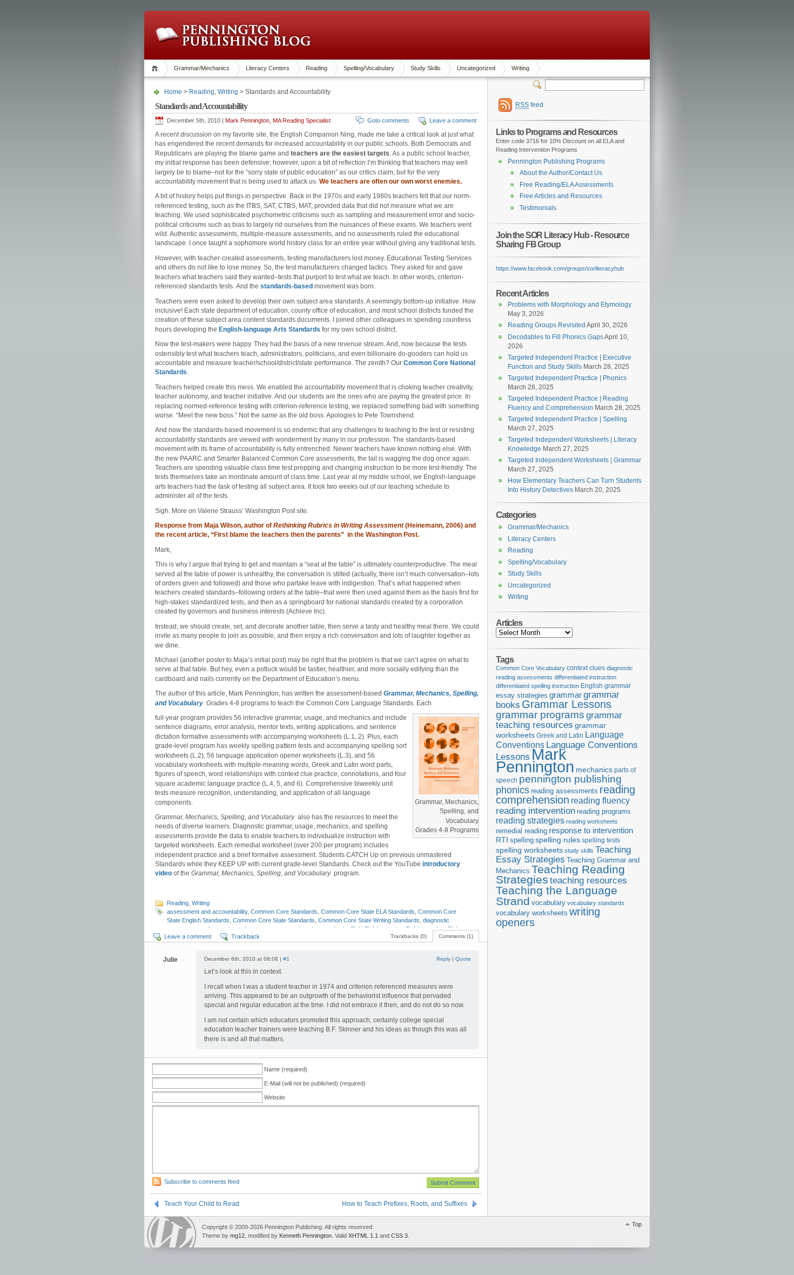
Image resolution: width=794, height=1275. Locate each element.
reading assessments (564, 791)
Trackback (245, 936)
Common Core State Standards (274, 920)
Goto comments (388, 120)
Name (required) (285, 1069)
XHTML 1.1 (363, 1235)
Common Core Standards (284, 911)
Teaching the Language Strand (556, 896)
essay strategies (522, 695)
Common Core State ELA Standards (368, 911)
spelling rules (557, 840)
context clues (586, 668)
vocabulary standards (595, 903)
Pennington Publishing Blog (233, 35)
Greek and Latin (559, 735)
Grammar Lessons (566, 704)
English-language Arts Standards (269, 329)
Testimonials (538, 208)
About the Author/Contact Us (561, 173)
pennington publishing (570, 779)
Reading (316, 68)
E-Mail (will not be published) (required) (315, 1083)
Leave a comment (452, 120)
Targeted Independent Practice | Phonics (567, 378)
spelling (522, 840)
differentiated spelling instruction (537, 686)
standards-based (286, 286)
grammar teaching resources (559, 720)
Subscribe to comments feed (201, 1181)
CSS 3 (399, 1235)
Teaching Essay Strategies (563, 854)
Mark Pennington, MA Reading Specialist (278, 120)
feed (529, 105)
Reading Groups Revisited (547, 325)
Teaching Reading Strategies (560, 874)
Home (156, 68)
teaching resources (588, 880)
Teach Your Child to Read (201, 1203)
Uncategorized (476, 68)
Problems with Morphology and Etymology (569, 304)
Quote (463, 959)
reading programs (604, 811)
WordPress (172, 1232)
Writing (520, 68)
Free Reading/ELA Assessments (567, 184)
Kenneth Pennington (305, 1235)
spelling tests (601, 840)
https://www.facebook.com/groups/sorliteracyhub (560, 268)
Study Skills (426, 68)
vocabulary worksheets (532, 913)
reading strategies (530, 820)
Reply (443, 959)
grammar (565, 695)
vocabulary (548, 903)
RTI (502, 839)
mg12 (237, 1235)
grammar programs (540, 714)
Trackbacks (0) (409, 936)
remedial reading (521, 831)
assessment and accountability (207, 911)
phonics (512, 790)
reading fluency (600, 800)
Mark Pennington (535, 760)
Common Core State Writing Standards (369, 920)
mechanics (594, 769)
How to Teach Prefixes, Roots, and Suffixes (404, 1203)
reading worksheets (592, 821)
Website (274, 1097)
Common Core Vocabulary (530, 668)
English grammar (606, 686)
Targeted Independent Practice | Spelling (567, 419)
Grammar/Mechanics (202, 68)
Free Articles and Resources (561, 196)
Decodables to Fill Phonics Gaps (555, 337)
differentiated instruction (585, 677)
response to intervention (591, 830)
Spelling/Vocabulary (369, 68)
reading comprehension (565, 795)
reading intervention (535, 810)
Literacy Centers (268, 68)
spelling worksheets (529, 850)
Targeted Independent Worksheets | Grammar (574, 460)
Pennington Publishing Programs (556, 161)
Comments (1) (456, 936)
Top (637, 1224)
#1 (286, 959)
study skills (579, 850)
